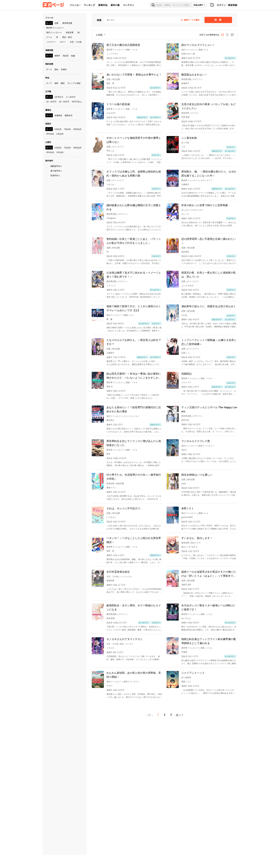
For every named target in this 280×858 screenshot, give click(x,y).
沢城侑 (184, 651)
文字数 (48, 91)
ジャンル (74, 5)
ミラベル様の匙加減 (118, 104)
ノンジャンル (126, 576)
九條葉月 (185, 184)
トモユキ (110, 647)
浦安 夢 (110, 83)
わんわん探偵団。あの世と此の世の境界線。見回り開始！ (133, 675)
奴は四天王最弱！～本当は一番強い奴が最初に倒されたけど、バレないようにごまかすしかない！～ (133, 376)
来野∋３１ (187, 508)
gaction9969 (187, 517)
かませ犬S (110, 112)
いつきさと (111, 517)
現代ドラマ (196, 542)
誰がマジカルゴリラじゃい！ (198, 45)
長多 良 (109, 386)
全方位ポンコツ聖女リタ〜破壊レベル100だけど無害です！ (208, 607)
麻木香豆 (110, 420)
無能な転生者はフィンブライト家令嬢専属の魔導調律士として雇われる (208, 641)
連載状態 (49, 50)
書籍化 (48, 109)
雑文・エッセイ (127, 643)
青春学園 (120, 483)
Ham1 (184, 449)
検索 (99, 20)
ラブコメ (195, 112)
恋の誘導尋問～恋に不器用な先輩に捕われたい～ (208, 241)
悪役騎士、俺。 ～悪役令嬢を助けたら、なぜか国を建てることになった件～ (208, 173)
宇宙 (187, 142)
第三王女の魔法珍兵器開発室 (123, 45)
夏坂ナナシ (111, 487)
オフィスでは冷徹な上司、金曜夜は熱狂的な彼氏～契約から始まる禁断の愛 (133, 173)
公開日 (48, 142)
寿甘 (108, 453)
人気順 (99, 34)
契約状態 (49, 63)
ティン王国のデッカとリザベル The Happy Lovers (209, 409)
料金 (47, 77)
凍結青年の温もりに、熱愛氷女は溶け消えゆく (208, 306)
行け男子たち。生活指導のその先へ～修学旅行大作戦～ (133, 476)
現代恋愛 (116, 79)
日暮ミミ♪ (185, 352)
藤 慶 (109, 319)
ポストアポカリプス (194, 209)
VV (107, 251)
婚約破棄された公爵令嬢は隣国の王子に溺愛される (133, 207)
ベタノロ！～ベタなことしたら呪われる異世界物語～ (133, 540)
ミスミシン (111, 285)
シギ (183, 146)
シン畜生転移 (189, 138)
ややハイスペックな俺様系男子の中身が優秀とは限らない (133, 140)
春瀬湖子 (185, 83)
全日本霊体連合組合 (118, 571)
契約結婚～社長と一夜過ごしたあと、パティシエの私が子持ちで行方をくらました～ (133, 241)
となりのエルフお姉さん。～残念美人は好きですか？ (133, 342)
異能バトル (203, 49)
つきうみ (110, 184)
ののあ (184, 315)
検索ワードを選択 (191, 20)
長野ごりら (186, 681)
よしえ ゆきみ (187, 285)
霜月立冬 (185, 419)
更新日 (48, 123)
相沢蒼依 (185, 251)
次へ (178, 715)
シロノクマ (186, 382)
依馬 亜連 (185, 116)
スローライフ (206, 180)
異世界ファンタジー (115, 49)
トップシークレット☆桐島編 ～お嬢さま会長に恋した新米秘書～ (208, 342)
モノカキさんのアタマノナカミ (124, 639)
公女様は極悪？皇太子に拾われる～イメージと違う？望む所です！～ (133, 274)
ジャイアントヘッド (193, 673)
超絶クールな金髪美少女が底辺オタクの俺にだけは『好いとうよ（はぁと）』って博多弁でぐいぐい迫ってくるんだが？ (208, 574)
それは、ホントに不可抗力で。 (124, 508)
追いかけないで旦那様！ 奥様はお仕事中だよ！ (134, 74)
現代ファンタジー (189, 49)
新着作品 (102, 4)
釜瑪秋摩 (110, 580)
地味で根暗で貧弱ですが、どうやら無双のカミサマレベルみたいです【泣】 (133, 308)
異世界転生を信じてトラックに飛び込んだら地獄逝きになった (133, 443)
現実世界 (185, 112)
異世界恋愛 (186, 79)
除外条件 (49, 160)
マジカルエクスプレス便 (195, 441)
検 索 (218, 19)
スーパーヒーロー (131, 416)
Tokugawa (111, 218)
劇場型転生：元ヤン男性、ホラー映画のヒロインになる (133, 607)
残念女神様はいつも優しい (196, 474)
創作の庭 (115, 4)
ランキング (89, 4)
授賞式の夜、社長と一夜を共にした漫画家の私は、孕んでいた (208, 274)
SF (182, 142)
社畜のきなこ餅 (188, 53)
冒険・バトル (131, 49)
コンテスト (128, 4)
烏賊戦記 (186, 373)
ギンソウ (185, 213)
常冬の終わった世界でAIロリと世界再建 (204, 205)
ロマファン (198, 79)
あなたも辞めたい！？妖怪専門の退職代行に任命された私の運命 (133, 409)
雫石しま (110, 150)
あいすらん (186, 618)
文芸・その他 (112, 576)
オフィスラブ (118, 146)
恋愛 (108, 79)
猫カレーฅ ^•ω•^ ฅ (189, 546)
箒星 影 (110, 550)
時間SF (188, 677)
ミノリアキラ (112, 53)
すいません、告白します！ (196, 538)
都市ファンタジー (206, 445)
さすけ (109, 685)
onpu (183, 483)
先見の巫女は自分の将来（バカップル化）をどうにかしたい (208, 106)
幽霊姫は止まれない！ (194, 74)
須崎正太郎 (186, 584)
